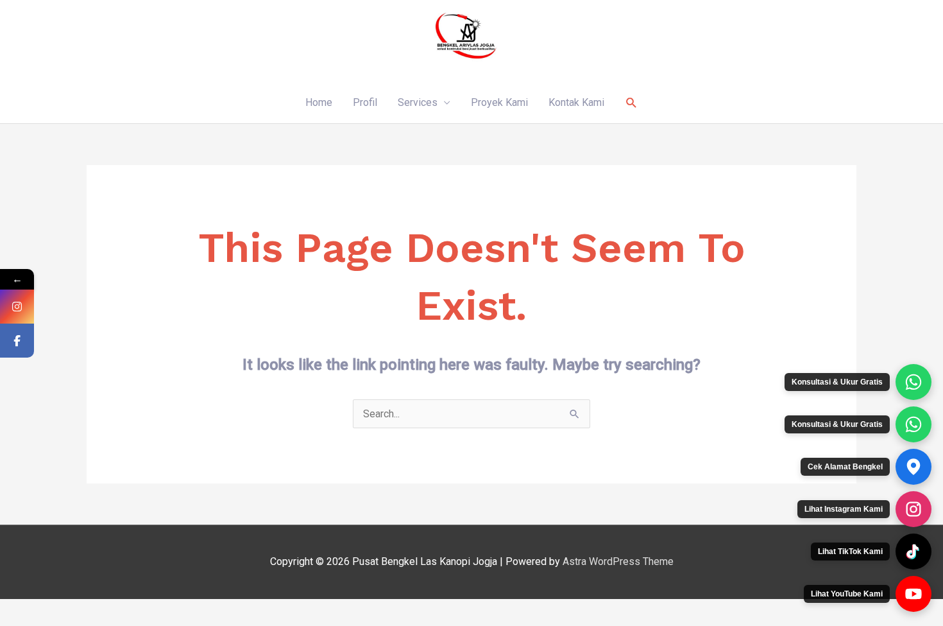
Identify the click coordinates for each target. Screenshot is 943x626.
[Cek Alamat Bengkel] (913, 467)
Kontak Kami (576, 102)
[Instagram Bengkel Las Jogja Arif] (913, 509)
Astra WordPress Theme (618, 561)
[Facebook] (17, 341)
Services (418, 102)
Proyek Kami (499, 102)
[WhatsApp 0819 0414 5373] (913, 382)
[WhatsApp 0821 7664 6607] (913, 424)
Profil (365, 102)
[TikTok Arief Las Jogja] (913, 551)
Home (318, 102)
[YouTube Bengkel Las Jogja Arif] (913, 594)
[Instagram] (17, 307)
